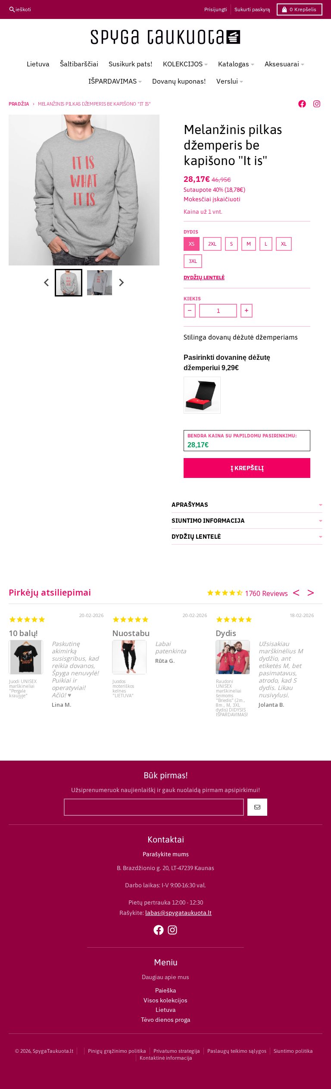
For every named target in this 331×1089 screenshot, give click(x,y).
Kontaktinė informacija (166, 1058)
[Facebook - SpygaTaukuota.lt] (302, 103)
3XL (193, 261)
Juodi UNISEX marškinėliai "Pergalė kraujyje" (23, 689)
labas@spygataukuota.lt (178, 912)
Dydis (225, 633)
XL (284, 244)
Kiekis (192, 299)
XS (191, 244)
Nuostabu (131, 633)
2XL (212, 244)
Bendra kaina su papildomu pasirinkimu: (242, 436)
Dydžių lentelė (204, 277)
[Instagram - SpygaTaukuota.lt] (316, 103)
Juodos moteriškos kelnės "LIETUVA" (123, 689)
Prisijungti (215, 9)
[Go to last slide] (47, 282)
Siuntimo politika (293, 1051)
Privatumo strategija (176, 1051)
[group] (68, 282)
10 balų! (23, 633)
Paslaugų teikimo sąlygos (236, 1051)
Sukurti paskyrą (252, 9)
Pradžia (19, 104)
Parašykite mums (166, 854)
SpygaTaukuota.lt (53, 1051)
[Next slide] (121, 282)
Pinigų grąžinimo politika (117, 1051)
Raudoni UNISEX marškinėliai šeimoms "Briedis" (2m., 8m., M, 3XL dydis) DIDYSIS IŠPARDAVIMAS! (232, 695)
